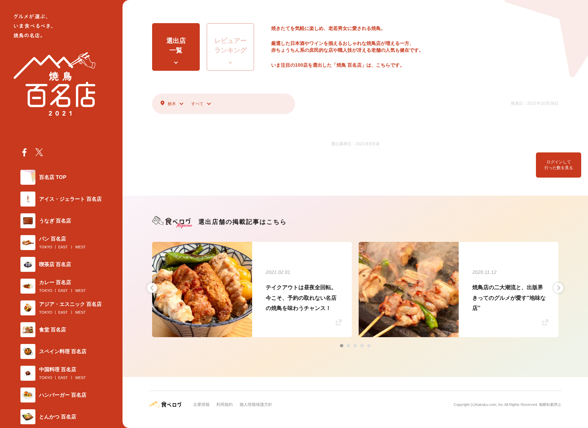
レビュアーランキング (230, 45)
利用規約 (224, 404)
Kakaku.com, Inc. (489, 404)
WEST (80, 247)
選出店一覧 (176, 45)
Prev (152, 288)
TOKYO (45, 247)
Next (558, 288)
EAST (63, 247)
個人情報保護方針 (256, 404)
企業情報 (201, 404)
